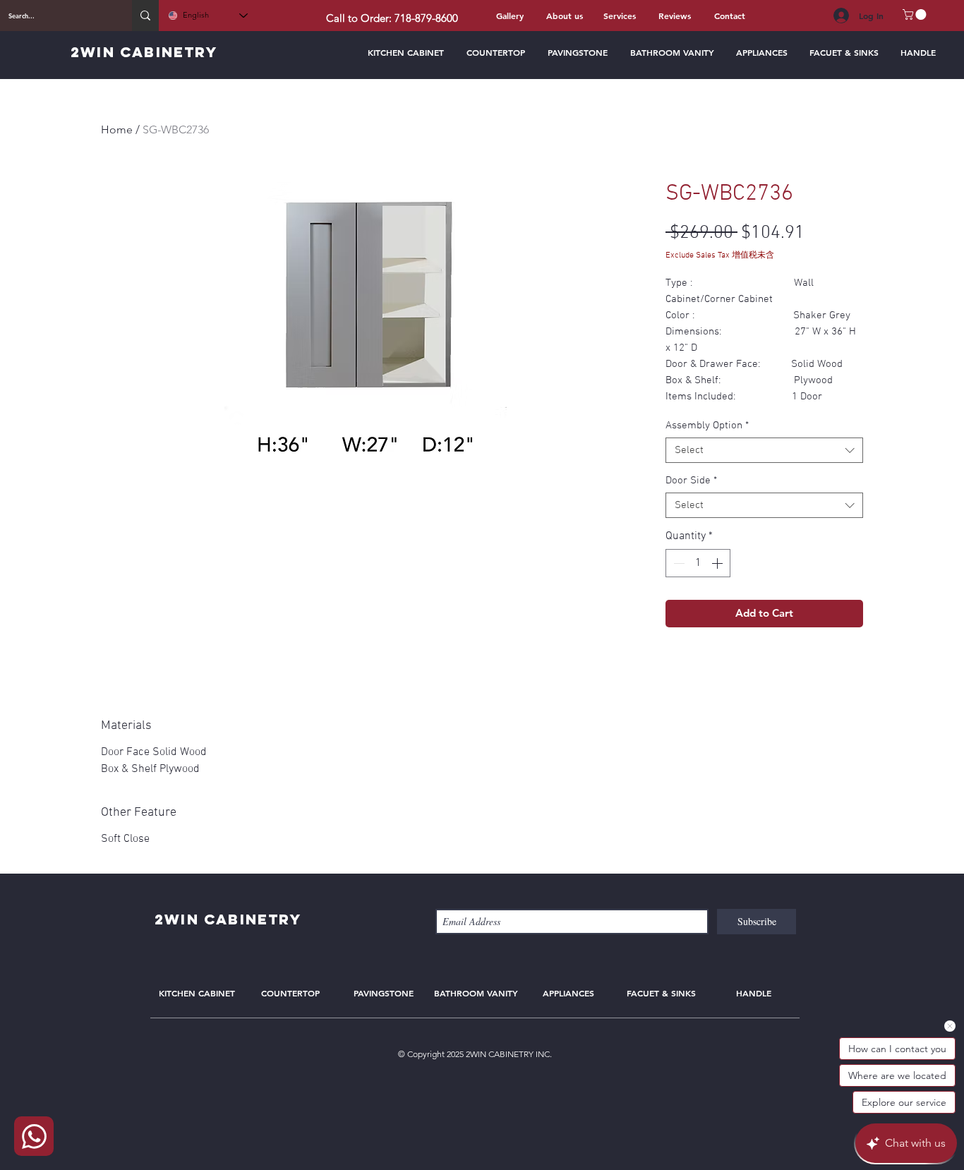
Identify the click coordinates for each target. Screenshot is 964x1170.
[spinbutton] (698, 563)
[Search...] (145, 15)
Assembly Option (707, 425)
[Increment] (718, 563)
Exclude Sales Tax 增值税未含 (719, 255)
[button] (916, 14)
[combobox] (764, 450)
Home (117, 129)
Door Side (691, 480)
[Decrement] (677, 563)
